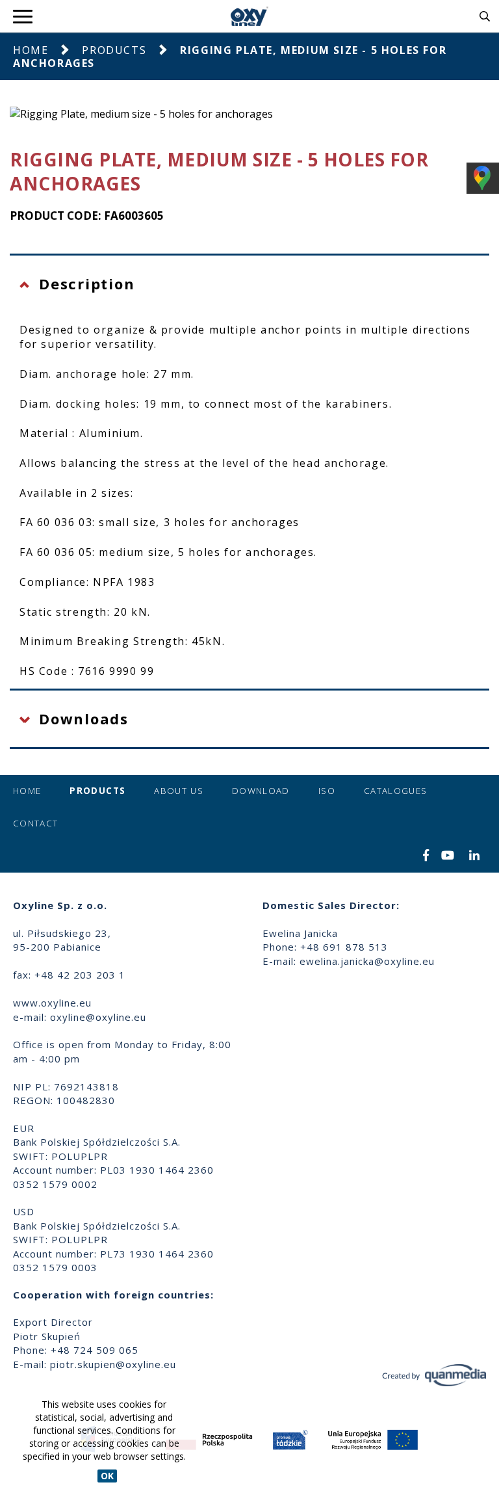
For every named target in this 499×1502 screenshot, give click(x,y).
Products (114, 50)
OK (107, 1475)
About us (178, 791)
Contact (35, 823)
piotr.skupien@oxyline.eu (113, 1364)
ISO (326, 791)
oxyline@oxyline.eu (98, 1016)
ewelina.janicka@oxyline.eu (367, 961)
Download (261, 791)
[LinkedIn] (474, 856)
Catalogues (396, 791)
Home (30, 50)
